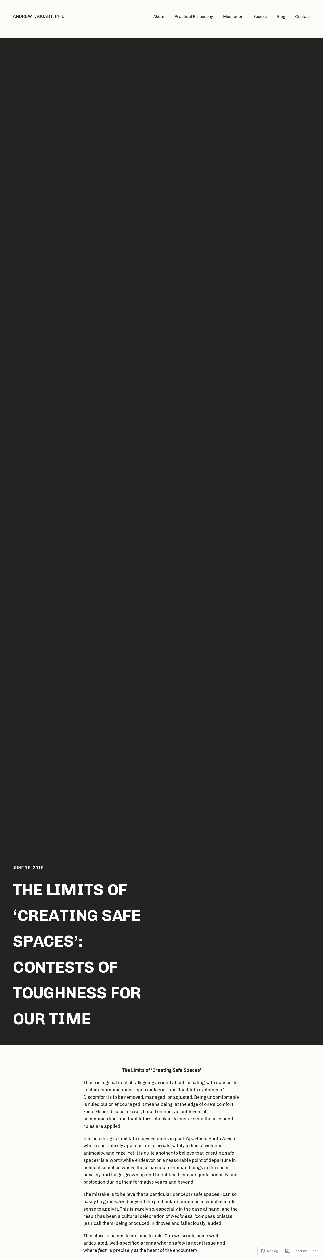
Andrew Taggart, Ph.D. (39, 16)
